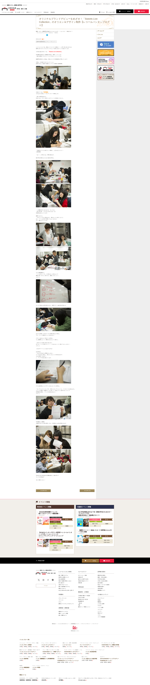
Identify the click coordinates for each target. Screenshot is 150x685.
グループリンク (101, 598)
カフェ (60, 602)
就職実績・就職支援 (64, 608)
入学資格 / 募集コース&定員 (84, 595)
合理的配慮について (75, 623)
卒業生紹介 (81, 587)
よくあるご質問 (111, 12)
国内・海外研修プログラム (64, 586)
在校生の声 (80, 577)
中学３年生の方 (106, 4)
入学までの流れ (81, 597)
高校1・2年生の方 (97, 4)
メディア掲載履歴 (101, 616)
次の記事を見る (43, 490)
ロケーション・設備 (82, 575)
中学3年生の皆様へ (102, 579)
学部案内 (61, 594)
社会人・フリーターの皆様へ (104, 584)
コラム (99, 615)
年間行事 (80, 582)
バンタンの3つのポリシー (63, 623)
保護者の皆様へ (101, 586)
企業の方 (147, 4)
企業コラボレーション (63, 584)
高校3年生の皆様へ (102, 575)
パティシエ (61, 600)
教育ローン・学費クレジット (84, 607)
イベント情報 (100, 607)
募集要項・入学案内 (83, 592)
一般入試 (80, 603)
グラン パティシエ (62, 598)
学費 (79, 605)
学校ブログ (100, 613)
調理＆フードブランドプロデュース (66, 603)
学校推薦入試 (81, 601)
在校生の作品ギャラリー (83, 581)
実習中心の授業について (64, 577)
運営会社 (54, 623)
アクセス (103, 12)
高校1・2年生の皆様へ (102, 577)
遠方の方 (123, 4)
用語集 (99, 600)
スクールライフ (82, 571)
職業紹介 (99, 602)
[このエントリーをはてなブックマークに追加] (47, 35)
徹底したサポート (62, 588)
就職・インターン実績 (63, 613)
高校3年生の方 (89, 4)
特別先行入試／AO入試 (83, 599)
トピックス (100, 609)
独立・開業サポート (63, 615)
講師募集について (101, 590)
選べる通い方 (61, 582)
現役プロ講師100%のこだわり (65, 581)
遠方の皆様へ (100, 582)
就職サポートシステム (63, 611)
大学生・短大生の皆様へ (103, 581)
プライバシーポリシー (85, 623)
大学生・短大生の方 (115, 4)
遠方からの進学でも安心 (83, 579)
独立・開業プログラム (63, 575)
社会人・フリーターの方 (132, 4)
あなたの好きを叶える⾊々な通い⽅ (66, 590)
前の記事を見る (87, 490)
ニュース (99, 611)
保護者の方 (141, 4)
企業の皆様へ (100, 588)
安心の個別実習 (62, 579)
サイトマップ (95, 623)
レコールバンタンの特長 (65, 571)
